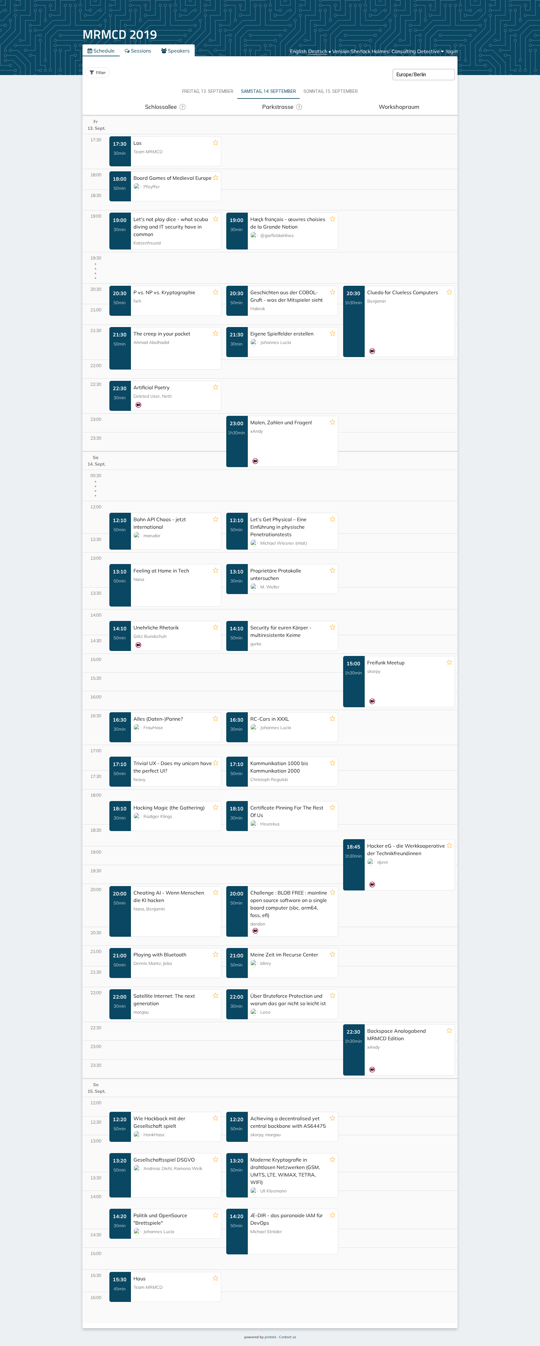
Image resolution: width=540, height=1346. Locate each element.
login (452, 51)
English (298, 51)
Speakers (178, 51)
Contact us (287, 1337)
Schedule (103, 51)
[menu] (388, 51)
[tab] (207, 91)
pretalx (270, 1337)
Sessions (140, 51)
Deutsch (317, 51)
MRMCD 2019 (119, 34)
